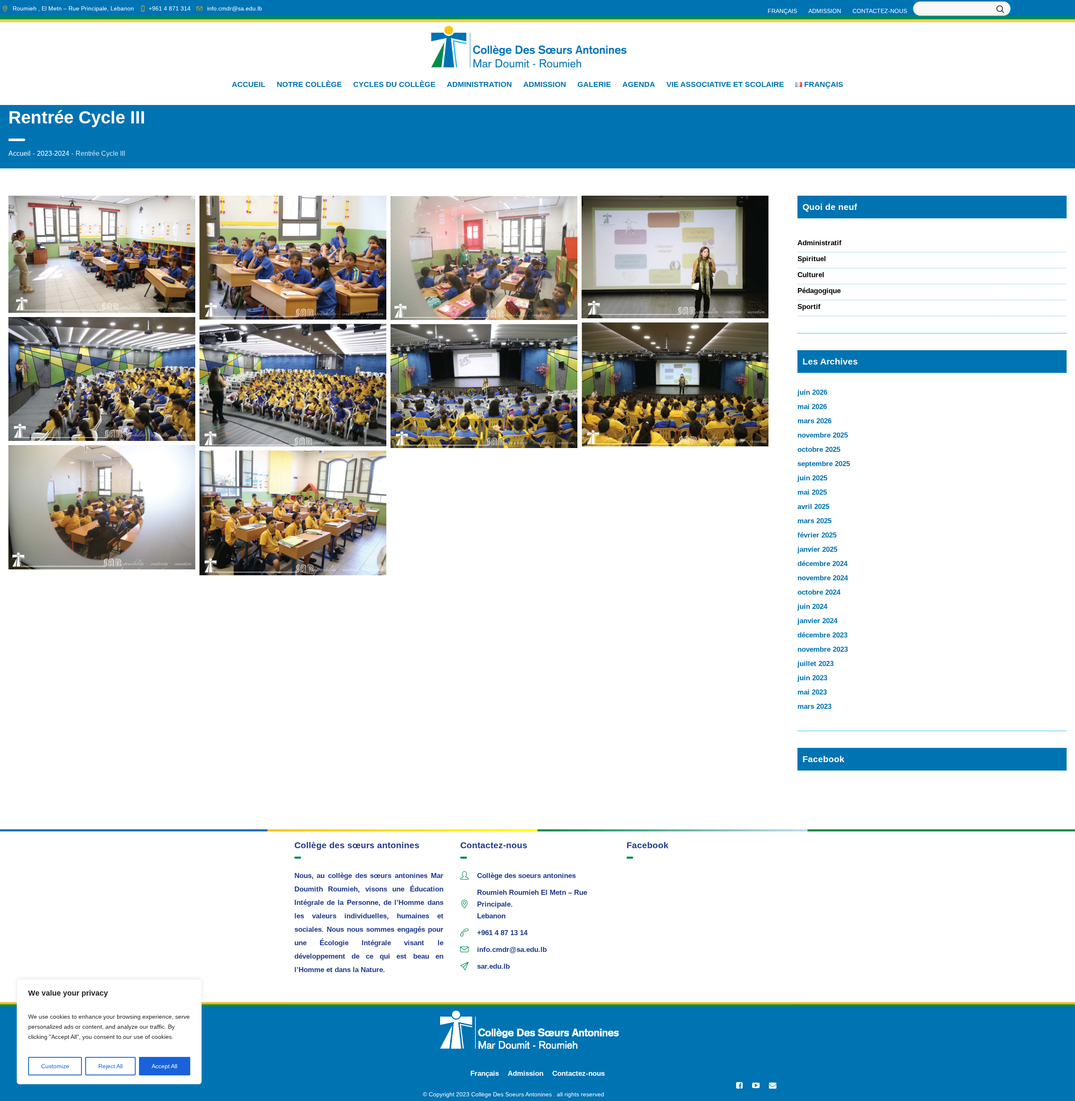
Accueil (19, 153)
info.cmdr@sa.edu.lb (234, 8)
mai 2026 (812, 407)
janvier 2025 (817, 549)
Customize (55, 1066)
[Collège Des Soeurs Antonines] (537, 1029)
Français (484, 1073)
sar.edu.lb (493, 966)
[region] (109, 1031)
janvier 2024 (817, 621)
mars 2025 (814, 521)
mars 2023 (814, 706)
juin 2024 (812, 607)
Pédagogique (819, 291)
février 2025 (816, 535)
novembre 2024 (822, 578)
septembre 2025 (823, 464)
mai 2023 (812, 692)
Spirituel (811, 259)
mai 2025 (812, 492)
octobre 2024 (818, 592)
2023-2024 (53, 153)
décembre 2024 (822, 564)
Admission (525, 1073)
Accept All (164, 1066)
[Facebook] (739, 1085)
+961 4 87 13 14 (502, 933)
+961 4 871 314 (170, 8)
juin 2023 (812, 678)
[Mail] (772, 1085)
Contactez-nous (578, 1073)
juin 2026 (812, 392)
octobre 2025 (818, 450)
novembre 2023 (822, 649)
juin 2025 (812, 478)
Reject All (110, 1066)
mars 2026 (814, 421)
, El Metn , (73, 8)
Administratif (819, 243)
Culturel (810, 275)
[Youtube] (756, 1085)
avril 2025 (813, 507)
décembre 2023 (822, 635)
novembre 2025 (822, 435)
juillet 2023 (815, 664)
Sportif (809, 307)
